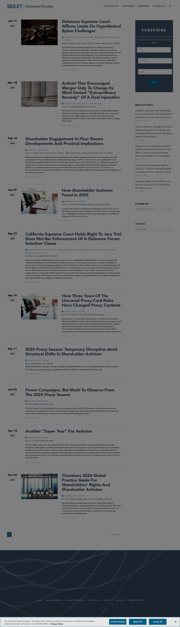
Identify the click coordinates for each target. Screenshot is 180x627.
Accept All (157, 622)
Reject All (137, 622)
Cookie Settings (118, 622)
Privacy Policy (57, 624)
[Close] (175, 622)
